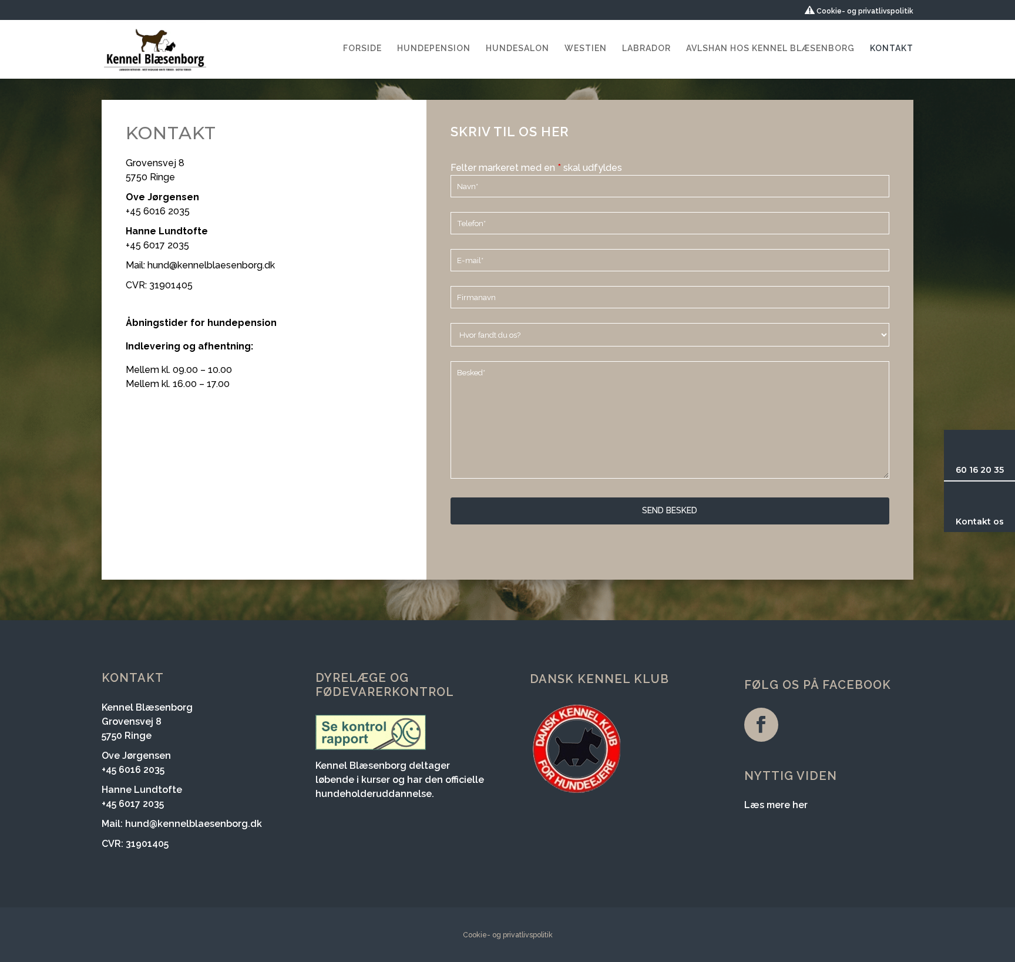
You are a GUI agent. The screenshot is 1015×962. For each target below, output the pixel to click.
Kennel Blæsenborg (147, 707)
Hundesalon (517, 48)
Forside (362, 48)
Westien (585, 48)
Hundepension (433, 48)
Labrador (646, 48)
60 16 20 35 (980, 470)
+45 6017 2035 (157, 245)
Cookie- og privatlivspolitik (864, 11)
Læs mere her (776, 804)
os (997, 521)
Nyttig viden (790, 776)
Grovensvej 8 (155, 163)
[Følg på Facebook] (761, 725)
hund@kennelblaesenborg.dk (211, 265)
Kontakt (891, 48)
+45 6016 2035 (158, 211)
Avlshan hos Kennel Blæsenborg (770, 48)
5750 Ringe (150, 177)
